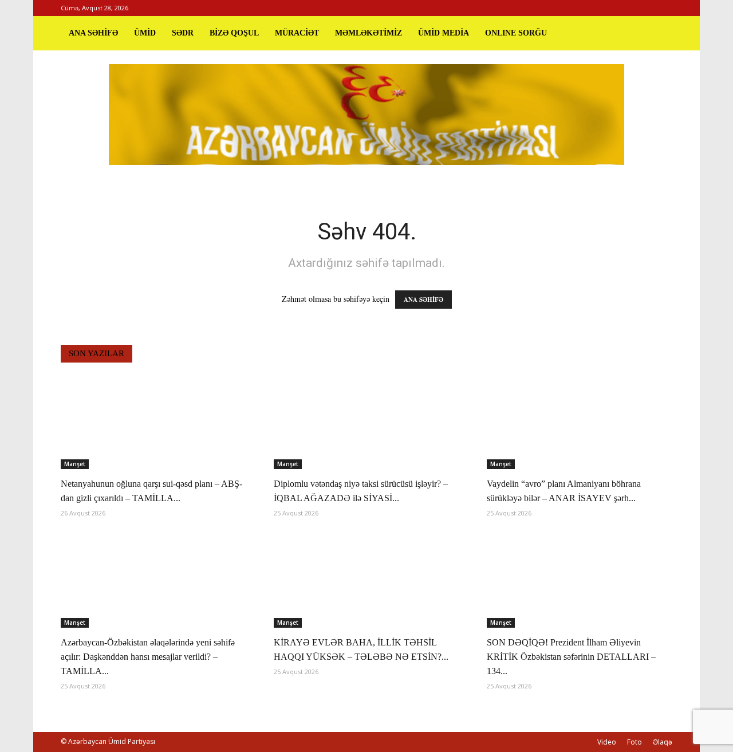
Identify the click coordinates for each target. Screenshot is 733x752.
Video (606, 742)
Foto (634, 742)
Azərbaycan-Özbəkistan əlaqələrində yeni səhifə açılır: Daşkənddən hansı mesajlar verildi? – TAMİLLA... (148, 656)
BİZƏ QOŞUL (234, 33)
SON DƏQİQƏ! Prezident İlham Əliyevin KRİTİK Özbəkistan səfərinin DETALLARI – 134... (571, 656)
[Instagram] (644, 8)
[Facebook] (626, 8)
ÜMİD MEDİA (443, 33)
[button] (658, 33)
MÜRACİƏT (297, 33)
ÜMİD (145, 33)
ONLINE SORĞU (516, 33)
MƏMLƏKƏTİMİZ (368, 33)
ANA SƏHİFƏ (93, 33)
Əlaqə (662, 742)
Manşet (74, 464)
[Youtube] (663, 8)
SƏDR (183, 33)
